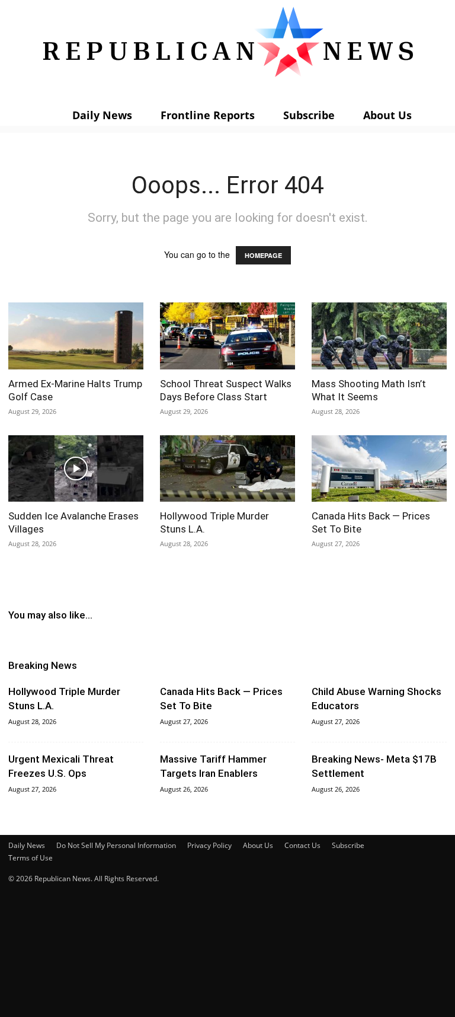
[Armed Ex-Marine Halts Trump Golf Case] (75, 335)
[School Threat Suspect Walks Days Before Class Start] (227, 335)
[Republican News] (227, 50)
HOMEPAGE (263, 255)
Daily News (102, 115)
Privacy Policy (209, 845)
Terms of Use (30, 858)
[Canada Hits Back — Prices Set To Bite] (379, 468)
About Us (387, 115)
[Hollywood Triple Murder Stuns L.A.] (227, 468)
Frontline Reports (208, 115)
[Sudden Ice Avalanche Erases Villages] (75, 468)
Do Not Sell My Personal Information (116, 845)
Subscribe (309, 115)
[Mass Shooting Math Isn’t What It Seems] (379, 335)
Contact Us (302, 845)
